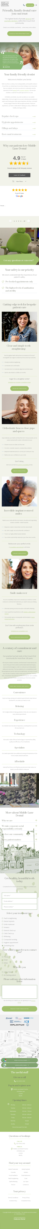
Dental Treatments (13, 1169)
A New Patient (8, 972)
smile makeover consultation (19, 637)
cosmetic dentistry (11, 21)
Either (6, 963)
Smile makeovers (25, 1175)
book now (30, 5)
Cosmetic (13, 1172)
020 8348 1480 (20, 1143)
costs (25, 1178)
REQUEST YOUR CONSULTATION (20, 1008)
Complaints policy (26, 1200)
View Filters (19, 181)
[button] (36, 5)
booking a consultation (23, 465)
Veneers (6, 927)
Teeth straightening (10, 918)
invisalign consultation (20, 388)
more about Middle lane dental (19, 686)
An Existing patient (10, 975)
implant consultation (19, 553)
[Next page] (28, 221)
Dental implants (9, 921)
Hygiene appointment (11, 942)
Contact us (26, 1184)
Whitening (7, 936)
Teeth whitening (13, 1181)
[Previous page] (10, 221)
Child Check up (9, 933)
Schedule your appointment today (20, 33)
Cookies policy (13, 1200)
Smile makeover (9, 924)
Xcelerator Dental (19, 1219)
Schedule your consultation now (19, 631)
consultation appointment (16, 547)
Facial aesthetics (13, 1175)
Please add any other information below (19, 980)
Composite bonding (10, 939)
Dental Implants (26, 1169)
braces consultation (19, 471)
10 (24, 221)
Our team (25, 1181)
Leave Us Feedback (19, 175)
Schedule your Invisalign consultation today (19, 382)
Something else (9, 945)
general (28, 18)
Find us (13, 1184)
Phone (6, 957)
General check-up (10, 930)
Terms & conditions (13, 1197)
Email (6, 960)
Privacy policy (26, 1197)
